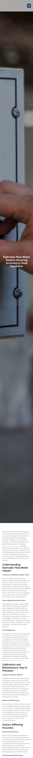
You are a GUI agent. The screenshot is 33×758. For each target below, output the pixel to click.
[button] (29, 6)
